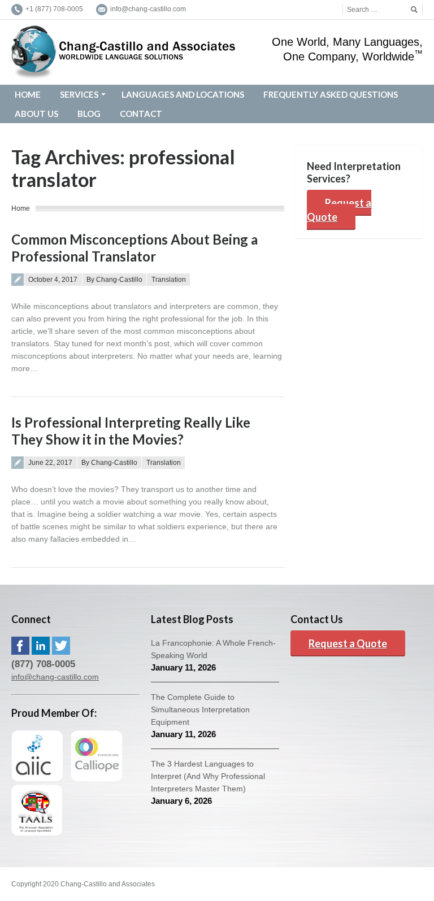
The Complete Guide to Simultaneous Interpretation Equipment (200, 709)
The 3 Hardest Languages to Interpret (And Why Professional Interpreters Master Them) (208, 776)
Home (20, 208)
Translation (168, 280)
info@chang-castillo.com (55, 676)
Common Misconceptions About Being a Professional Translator (134, 247)
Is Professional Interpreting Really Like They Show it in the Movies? (130, 430)
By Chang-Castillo (114, 280)
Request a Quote (339, 210)
